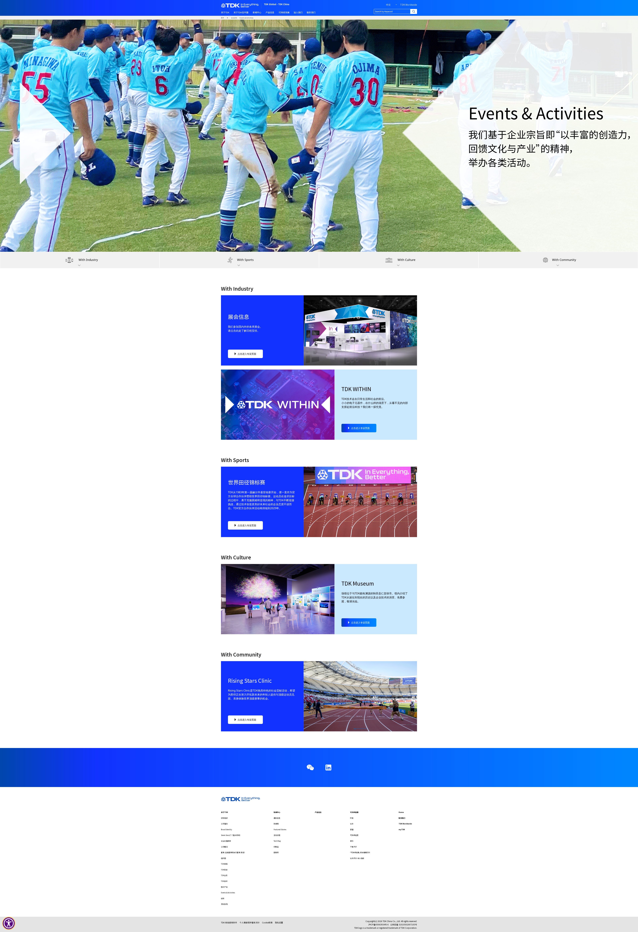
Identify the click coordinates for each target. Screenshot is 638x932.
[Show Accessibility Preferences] (9, 923)
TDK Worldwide (408, 4)
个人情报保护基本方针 (250, 922)
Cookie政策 (267, 922)
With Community (564, 260)
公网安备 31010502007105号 (403, 924)
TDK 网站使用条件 (229, 922)
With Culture (406, 260)
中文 (388, 4)
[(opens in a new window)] (328, 767)
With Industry (88, 260)
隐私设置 (279, 922)
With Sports (245, 260)
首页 (222, 18)
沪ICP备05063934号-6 (378, 924)
